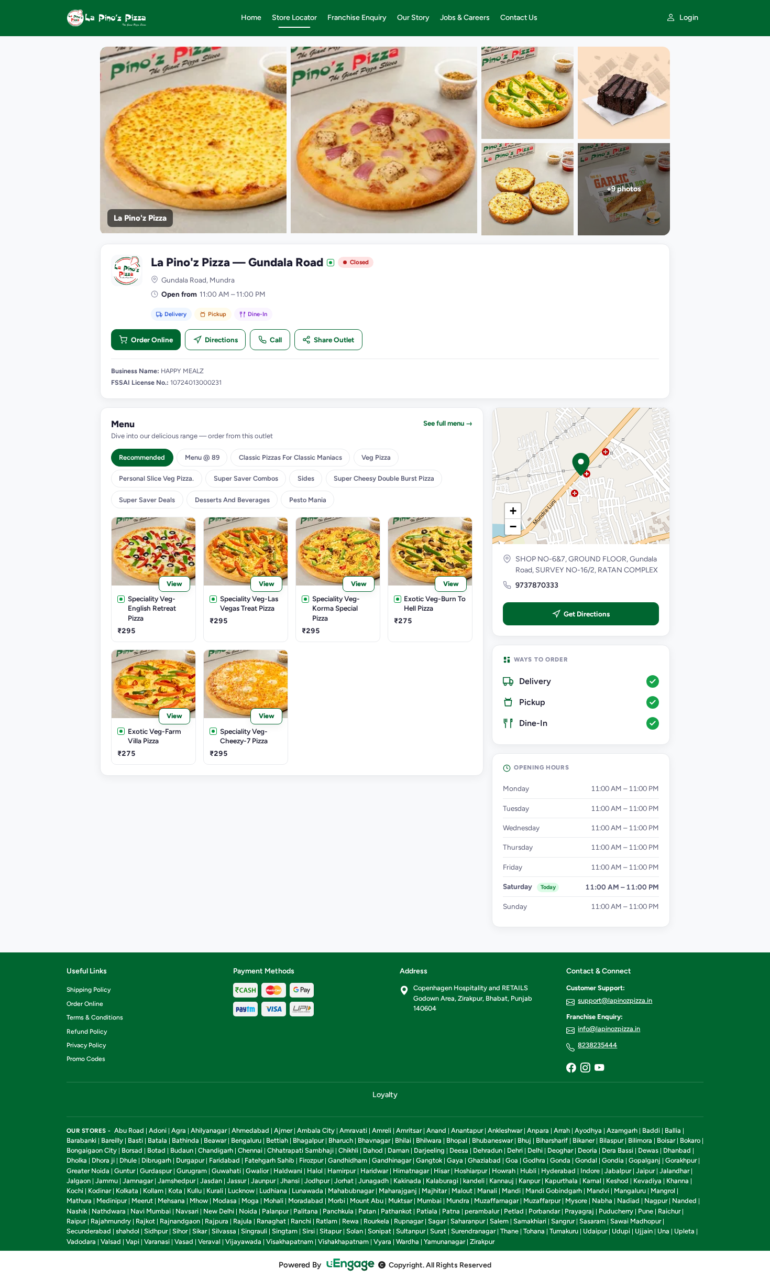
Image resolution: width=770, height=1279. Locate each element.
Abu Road (129, 1130)
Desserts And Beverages (232, 500)
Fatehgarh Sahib (269, 1160)
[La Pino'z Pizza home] (147, 17)
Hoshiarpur (470, 1171)
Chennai (250, 1150)
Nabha (602, 1201)
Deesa (458, 1150)
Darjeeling (429, 1150)
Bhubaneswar (492, 1140)
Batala (157, 1140)
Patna (451, 1211)
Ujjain (644, 1231)
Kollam (153, 1191)
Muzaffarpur (541, 1201)
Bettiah (277, 1140)
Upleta (684, 1231)
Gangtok (429, 1160)
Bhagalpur (308, 1140)
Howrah (503, 1171)
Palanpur (275, 1211)
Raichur (669, 1211)
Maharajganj (398, 1191)
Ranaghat (271, 1221)
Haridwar (374, 1171)
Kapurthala (561, 1181)
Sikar (199, 1231)
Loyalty (385, 1094)
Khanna (677, 1181)
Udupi (621, 1231)
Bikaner (584, 1140)
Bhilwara (429, 1140)
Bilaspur (611, 1140)
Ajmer (283, 1130)
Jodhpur (316, 1181)
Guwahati (226, 1171)
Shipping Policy (89, 989)
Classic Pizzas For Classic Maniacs (290, 457)
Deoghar (560, 1150)
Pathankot (396, 1211)
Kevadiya (647, 1181)
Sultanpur (410, 1231)
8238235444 (597, 1045)
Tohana (534, 1231)
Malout (462, 1191)
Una (663, 1231)
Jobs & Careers (465, 17)
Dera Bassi (617, 1150)
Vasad (183, 1241)
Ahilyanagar (209, 1130)
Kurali (214, 1191)
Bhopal (456, 1140)
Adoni (158, 1130)
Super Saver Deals (147, 500)
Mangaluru (630, 1191)
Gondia (613, 1160)
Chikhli (348, 1150)
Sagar (437, 1221)
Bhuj (524, 1140)
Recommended (142, 457)
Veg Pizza (376, 457)
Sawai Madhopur (635, 1221)
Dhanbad (677, 1150)
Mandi (511, 1191)
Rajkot (145, 1221)
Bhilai (403, 1140)
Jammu (106, 1181)
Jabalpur (617, 1171)
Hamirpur (341, 1171)
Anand (436, 1130)
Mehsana (171, 1201)
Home (251, 17)
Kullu (194, 1191)
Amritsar (409, 1130)
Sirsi (308, 1231)
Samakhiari (529, 1221)
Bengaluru (246, 1140)
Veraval (209, 1241)
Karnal (591, 1181)
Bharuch (340, 1140)
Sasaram (592, 1221)
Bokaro (690, 1140)
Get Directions (587, 614)
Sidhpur (156, 1231)
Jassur (236, 1181)
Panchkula (338, 1211)
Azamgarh (622, 1130)
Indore (590, 1171)
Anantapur (467, 1130)
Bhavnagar (374, 1140)
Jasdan (211, 1181)
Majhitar (434, 1191)
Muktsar (400, 1201)
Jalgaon (79, 1181)
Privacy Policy (86, 1045)
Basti (135, 1140)
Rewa (350, 1221)
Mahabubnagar (351, 1191)
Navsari (187, 1211)
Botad (156, 1150)
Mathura (79, 1201)
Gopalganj (645, 1160)
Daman (398, 1150)
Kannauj (501, 1181)
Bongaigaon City (92, 1150)
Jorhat (344, 1181)
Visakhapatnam (289, 1241)
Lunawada (307, 1191)
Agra (178, 1130)
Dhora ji (103, 1160)
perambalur (482, 1211)
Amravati (353, 1130)
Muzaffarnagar (496, 1201)
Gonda (560, 1160)
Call (276, 339)
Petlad (514, 1211)
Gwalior (257, 1171)
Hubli (528, 1171)
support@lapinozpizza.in (615, 1000)
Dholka (77, 1160)
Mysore (576, 1201)
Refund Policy (87, 1031)
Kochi (75, 1191)
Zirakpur (482, 1241)
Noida (248, 1211)
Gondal (586, 1160)
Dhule (128, 1160)
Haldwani (287, 1171)
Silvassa (224, 1231)
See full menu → (447, 423)
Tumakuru (563, 1231)
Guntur (124, 1171)
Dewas (648, 1150)
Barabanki (81, 1140)
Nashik (77, 1211)
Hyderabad (558, 1171)
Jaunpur (263, 1181)
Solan (354, 1231)
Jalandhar (674, 1171)
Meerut (142, 1201)
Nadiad (628, 1201)
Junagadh (373, 1181)
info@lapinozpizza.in (609, 1029)
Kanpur (529, 1181)
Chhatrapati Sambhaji (300, 1150)
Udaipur (595, 1231)
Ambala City (316, 1130)
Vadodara (81, 1241)
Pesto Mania (307, 500)
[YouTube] (599, 1068)
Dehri (515, 1150)
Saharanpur (467, 1221)
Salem (499, 1221)
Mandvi (598, 1191)
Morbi (336, 1201)
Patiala (426, 1211)
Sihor (180, 1231)
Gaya (455, 1160)
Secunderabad (89, 1231)
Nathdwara (109, 1211)
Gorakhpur (681, 1160)
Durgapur (190, 1160)
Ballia (673, 1130)
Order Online (152, 339)
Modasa (225, 1201)
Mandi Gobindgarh (553, 1191)
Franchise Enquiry (357, 17)
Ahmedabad (250, 1130)
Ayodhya (588, 1130)
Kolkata (127, 1191)
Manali (487, 1191)
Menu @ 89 (202, 457)
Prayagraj (579, 1211)
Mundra (457, 1201)
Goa (511, 1160)
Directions (221, 339)
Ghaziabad (484, 1160)
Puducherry (616, 1211)
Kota (175, 1191)
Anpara (538, 1130)
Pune (645, 1211)
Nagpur (655, 1201)
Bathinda (185, 1140)
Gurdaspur (156, 1171)
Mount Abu (366, 1201)
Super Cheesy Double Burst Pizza (384, 478)
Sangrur (563, 1221)
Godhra (534, 1160)
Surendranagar (473, 1231)
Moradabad (305, 1201)
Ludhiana (273, 1191)
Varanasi (157, 1241)
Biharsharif (552, 1140)
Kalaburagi (442, 1181)
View (174, 584)
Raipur (76, 1221)
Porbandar (544, 1211)
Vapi (132, 1241)
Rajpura (216, 1221)
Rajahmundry (111, 1221)
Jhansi (290, 1181)
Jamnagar (138, 1181)
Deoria (587, 1150)
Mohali (273, 1201)
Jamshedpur (176, 1181)
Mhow (199, 1201)
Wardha (407, 1241)
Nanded (684, 1201)
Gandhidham (347, 1160)
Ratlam (326, 1221)
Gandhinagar (391, 1160)
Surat (438, 1231)
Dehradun (487, 1150)
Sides (306, 478)
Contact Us (518, 17)
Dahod (373, 1150)
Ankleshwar (505, 1130)
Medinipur (111, 1201)
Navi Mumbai (150, 1211)
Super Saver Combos (246, 478)
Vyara (382, 1241)
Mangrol (663, 1191)
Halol (315, 1171)
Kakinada (407, 1181)
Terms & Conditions (95, 1017)
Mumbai (429, 1201)
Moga (250, 1201)
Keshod (617, 1181)
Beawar (215, 1140)
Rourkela (376, 1221)
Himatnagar (411, 1171)
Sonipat (379, 1231)
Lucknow (241, 1191)
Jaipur (645, 1171)
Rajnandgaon (180, 1221)
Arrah (562, 1130)
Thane (509, 1231)
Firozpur (311, 1160)
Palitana (305, 1211)
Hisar (441, 1171)
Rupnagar (408, 1221)
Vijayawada (243, 1241)
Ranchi (301, 1221)
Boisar (666, 1140)
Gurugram (192, 1171)
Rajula (242, 1221)
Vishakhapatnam (343, 1241)
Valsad (111, 1241)
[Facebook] (571, 1068)
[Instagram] (585, 1068)
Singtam (285, 1231)
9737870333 (536, 585)
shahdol (127, 1231)
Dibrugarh (156, 1160)
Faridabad (224, 1160)
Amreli (381, 1130)
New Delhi (218, 1211)
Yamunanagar (444, 1241)
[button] (581, 464)
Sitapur (331, 1231)
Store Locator (294, 17)
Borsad (132, 1150)
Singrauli (254, 1231)
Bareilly (112, 1140)
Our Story (413, 17)
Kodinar (99, 1191)
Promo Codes (86, 1059)
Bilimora (640, 1140)
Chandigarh (215, 1150)
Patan (367, 1211)
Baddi (651, 1130)
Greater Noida (88, 1171)
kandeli (474, 1181)
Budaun (181, 1150)
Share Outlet (334, 339)
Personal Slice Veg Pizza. (156, 478)
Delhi (535, 1150)
